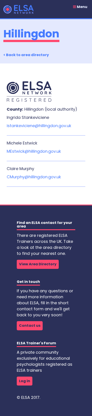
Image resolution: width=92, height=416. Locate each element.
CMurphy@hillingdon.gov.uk (34, 177)
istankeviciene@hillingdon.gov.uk (39, 125)
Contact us (29, 325)
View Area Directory (37, 264)
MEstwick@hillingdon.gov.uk (34, 151)
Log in (24, 381)
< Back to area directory (26, 54)
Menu (81, 6)
